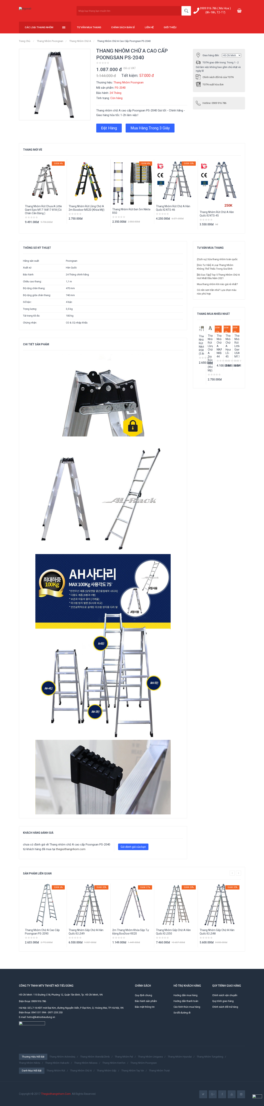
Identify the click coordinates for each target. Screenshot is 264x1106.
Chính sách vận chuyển (224, 995)
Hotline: (214, 103)
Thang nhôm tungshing (210, 1056)
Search (186, 11)
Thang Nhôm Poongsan (50, 41)
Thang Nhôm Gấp (106, 1070)
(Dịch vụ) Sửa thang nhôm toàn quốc (217, 259)
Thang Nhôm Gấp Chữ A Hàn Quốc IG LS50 (173, 932)
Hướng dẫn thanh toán (186, 1001)
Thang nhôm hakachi (57, 1062)
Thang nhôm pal (124, 1056)
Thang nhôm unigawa (150, 1056)
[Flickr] (241, 1094)
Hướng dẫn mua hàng (186, 995)
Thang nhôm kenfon (113, 1062)
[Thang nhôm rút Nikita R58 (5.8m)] (201, 328)
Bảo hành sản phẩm (146, 1001)
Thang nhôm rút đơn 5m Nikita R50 (131, 211)
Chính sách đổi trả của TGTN (218, 77)
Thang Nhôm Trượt (159, 1070)
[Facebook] (222, 1094)
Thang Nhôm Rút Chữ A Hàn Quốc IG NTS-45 (217, 214)
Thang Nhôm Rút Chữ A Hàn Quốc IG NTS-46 (173, 208)
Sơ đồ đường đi (182, 1012)
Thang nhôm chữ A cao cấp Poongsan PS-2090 (42, 932)
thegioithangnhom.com (70, 849)
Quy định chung (143, 995)
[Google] (213, 1094)
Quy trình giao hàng (223, 1001)
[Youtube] (232, 1094)
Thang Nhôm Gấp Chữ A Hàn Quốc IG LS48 (217, 932)
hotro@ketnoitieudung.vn (41, 1017)
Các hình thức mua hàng (187, 1006)
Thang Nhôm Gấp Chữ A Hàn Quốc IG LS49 (86, 932)
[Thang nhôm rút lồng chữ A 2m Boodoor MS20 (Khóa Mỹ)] (210, 328)
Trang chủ (24, 41)
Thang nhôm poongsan (143, 1062)
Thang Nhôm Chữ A (80, 41)
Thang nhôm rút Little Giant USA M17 (236, 346)
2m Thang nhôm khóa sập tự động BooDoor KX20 (130, 932)
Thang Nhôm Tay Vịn (132, 1070)
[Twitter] (203, 1094)
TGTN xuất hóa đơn (213, 84)
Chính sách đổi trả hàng (225, 1006)
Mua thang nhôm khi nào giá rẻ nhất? (217, 284)
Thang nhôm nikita (29, 1062)
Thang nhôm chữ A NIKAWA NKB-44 (219, 346)
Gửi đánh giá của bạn (133, 846)
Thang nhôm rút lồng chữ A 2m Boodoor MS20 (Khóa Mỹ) (86, 208)
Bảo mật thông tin (145, 1006)
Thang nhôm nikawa (85, 1062)
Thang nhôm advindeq (62, 1056)
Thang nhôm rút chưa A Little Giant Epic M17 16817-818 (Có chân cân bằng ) (43, 210)
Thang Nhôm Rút (56, 1070)
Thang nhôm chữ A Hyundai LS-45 (228, 346)
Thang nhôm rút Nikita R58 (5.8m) (201, 345)
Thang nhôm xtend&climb (95, 1056)
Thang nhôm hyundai (180, 1056)
